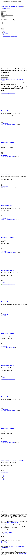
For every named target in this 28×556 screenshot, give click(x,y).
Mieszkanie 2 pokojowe (7, 142)
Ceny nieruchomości (7, 4)
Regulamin (11, 546)
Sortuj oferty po (4, 78)
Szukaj (2, 28)
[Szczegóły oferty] (8, 93)
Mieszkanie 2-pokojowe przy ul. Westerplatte (13, 460)
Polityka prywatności (19, 546)
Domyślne (3, 79)
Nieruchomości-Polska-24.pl (13, 522)
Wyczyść (2, 27)
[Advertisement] (14, 52)
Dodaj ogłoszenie (7, 533)
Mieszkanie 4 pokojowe (7, 302)
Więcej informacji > (23, 553)
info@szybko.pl (4, 541)
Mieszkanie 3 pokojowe (7, 110)
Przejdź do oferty (4, 123)
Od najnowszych (9, 79)
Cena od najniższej (17, 79)
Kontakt (6, 547)
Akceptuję (3, 554)
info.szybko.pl (4, 542)
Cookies (2, 547)
